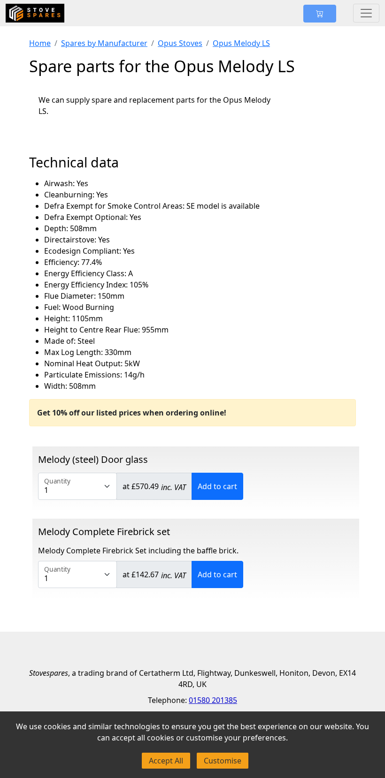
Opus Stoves (180, 43)
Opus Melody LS (241, 43)
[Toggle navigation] (366, 13)
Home (40, 43)
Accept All (166, 760)
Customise (222, 760)
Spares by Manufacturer (104, 43)
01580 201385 (213, 700)
